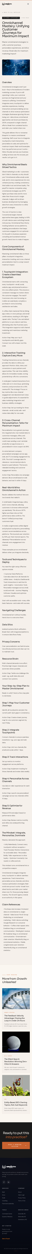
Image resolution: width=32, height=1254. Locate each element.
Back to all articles (12, 12)
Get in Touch (6, 1238)
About (20, 1192)
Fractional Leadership (8, 1203)
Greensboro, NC (22, 1219)
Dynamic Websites (7, 1216)
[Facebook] (4, 1182)
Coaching (4, 1200)
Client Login (21, 1195)
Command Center (7, 1214)
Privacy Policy (22, 1198)
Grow (3, 1195)
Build (3, 1192)
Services (5, 1188)
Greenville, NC (22, 1214)
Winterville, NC (22, 1216)
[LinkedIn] (8, 1182)
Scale (3, 1198)
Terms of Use (21, 1200)
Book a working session (15, 1145)
